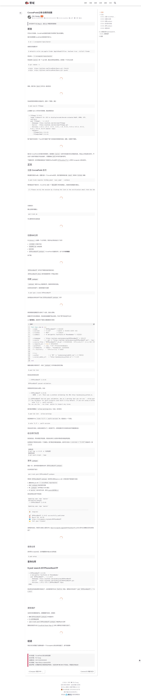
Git (61, 18)
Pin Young (75, 682)
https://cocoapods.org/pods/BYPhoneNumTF (63, 527)
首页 (85, 3)
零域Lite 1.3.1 (76, 687)
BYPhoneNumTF (62, 160)
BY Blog (38, 23)
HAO (110, 3)
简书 (44, 23)
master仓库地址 (52, 490)
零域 (32, 3)
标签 (95, 3)
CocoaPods (65, 18)
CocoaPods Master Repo (45, 625)
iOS (59, 18)
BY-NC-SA (60, 664)
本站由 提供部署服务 (70, 694)
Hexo (64, 687)
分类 (100, 3)
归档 (90, 3)
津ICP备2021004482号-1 (70, 692)
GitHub (31, 240)
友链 (105, 3)
